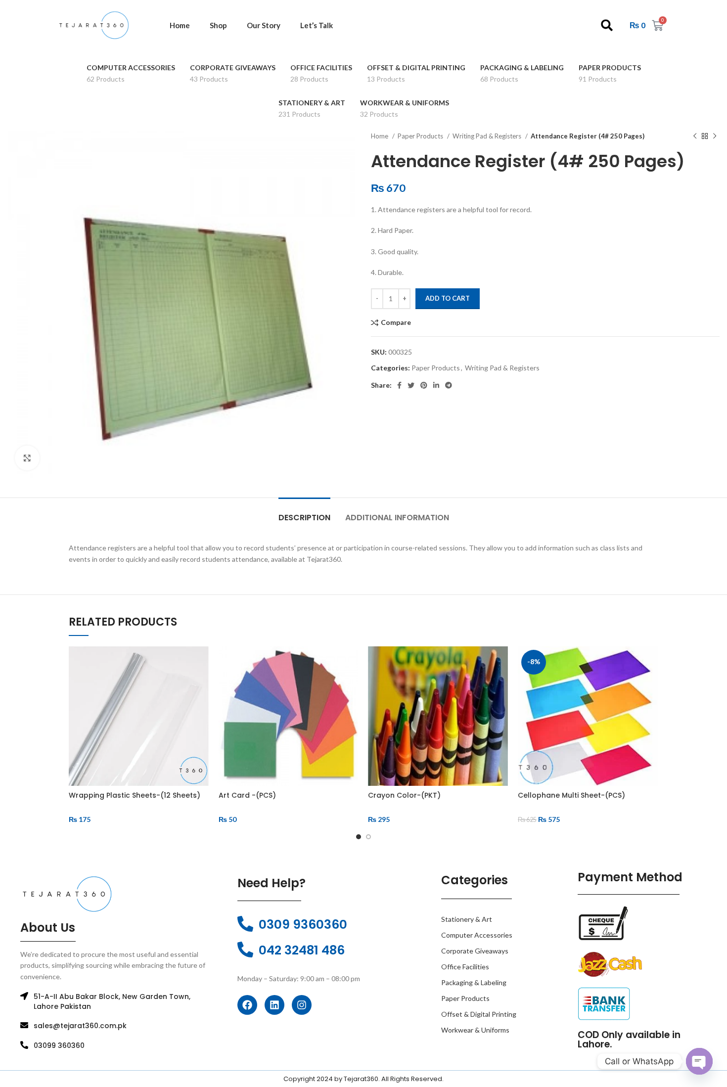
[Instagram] (302, 1005)
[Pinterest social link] (423, 385)
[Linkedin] (274, 1005)
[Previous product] (695, 136)
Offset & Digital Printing (478, 1014)
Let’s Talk (316, 25)
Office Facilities (465, 966)
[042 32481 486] (245, 949)
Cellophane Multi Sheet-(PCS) (571, 795)
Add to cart (447, 298)
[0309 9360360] (245, 924)
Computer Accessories (476, 935)
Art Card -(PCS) (247, 795)
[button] (607, 25)
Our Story (263, 25)
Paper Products (421, 136)
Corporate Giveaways (474, 951)
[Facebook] (247, 1005)
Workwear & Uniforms (475, 1030)
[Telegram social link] (448, 385)
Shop (218, 25)
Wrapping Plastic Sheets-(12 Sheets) (134, 795)
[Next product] (715, 136)
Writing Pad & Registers (488, 136)
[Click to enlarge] (27, 458)
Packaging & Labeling (473, 982)
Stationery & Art (466, 919)
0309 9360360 (303, 924)
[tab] (304, 513)
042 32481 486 (302, 950)
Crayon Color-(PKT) (404, 795)
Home (180, 25)
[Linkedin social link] (436, 385)
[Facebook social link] (399, 385)
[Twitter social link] (411, 385)
